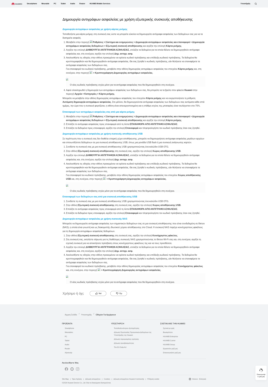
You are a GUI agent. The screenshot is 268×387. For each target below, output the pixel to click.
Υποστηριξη (86, 315)
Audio (67, 345)
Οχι (120, 293)
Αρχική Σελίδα (71, 315)
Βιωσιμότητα (168, 332)
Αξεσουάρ (68, 353)
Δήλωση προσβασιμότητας (124, 343)
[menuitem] (86, 328)
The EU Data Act (120, 347)
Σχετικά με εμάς (168, 328)
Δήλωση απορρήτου (92, 379)
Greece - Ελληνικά (199, 379)
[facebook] (66, 369)
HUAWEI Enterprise (170, 337)
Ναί (100, 293)
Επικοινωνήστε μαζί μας (172, 353)
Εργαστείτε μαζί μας (170, 349)
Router (67, 349)
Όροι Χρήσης (77, 379)
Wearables (69, 332)
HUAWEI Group (169, 345)
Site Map (65, 379)
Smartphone (69, 328)
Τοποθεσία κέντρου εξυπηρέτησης (126, 328)
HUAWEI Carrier (169, 341)
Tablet (67, 341)
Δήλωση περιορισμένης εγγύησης (126, 339)
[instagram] (77, 369)
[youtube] (72, 369)
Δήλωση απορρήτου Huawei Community (128, 379)
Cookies (107, 379)
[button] (256, 4)
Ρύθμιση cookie (153, 379)
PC (66, 337)
